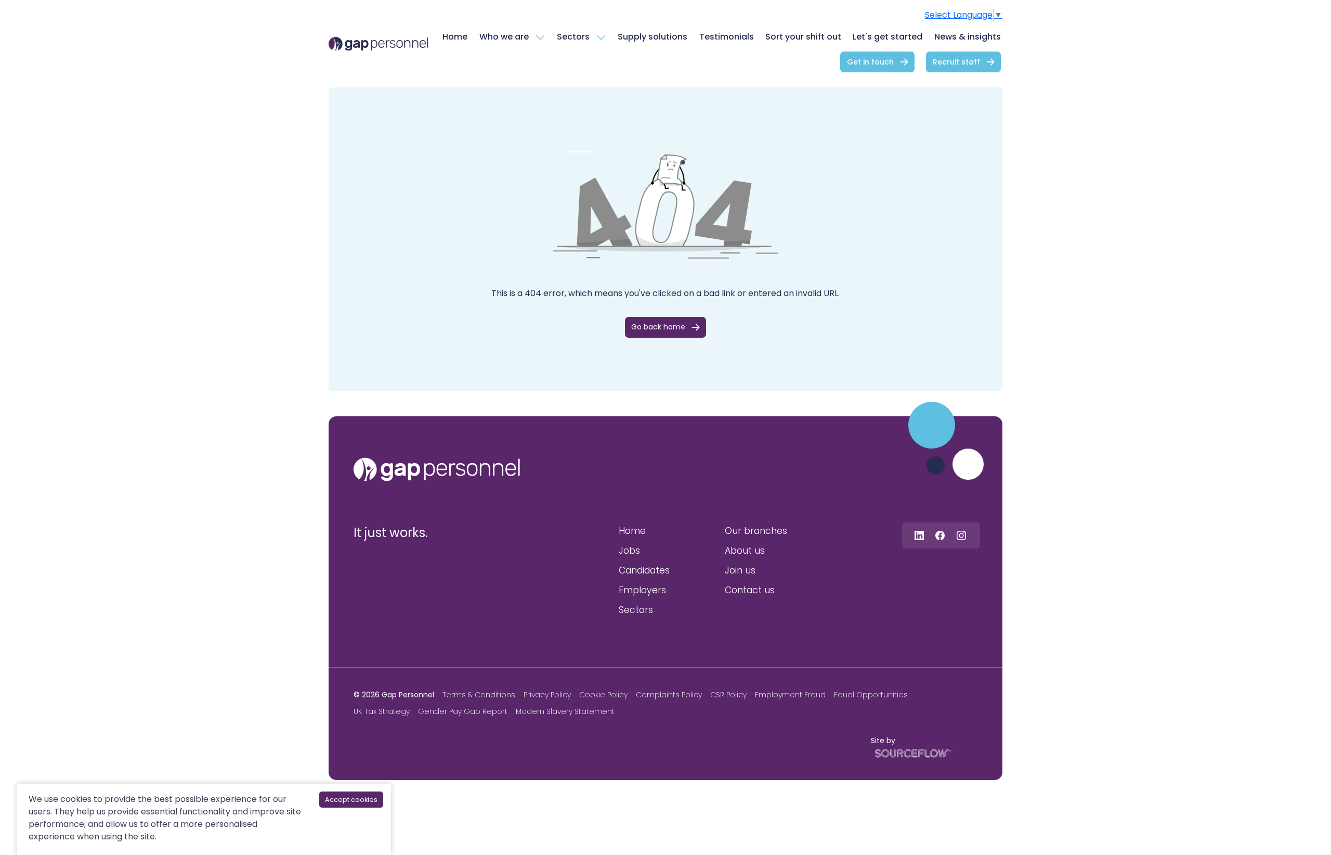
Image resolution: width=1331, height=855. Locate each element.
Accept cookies (351, 799)
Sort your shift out (803, 37)
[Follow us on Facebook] (940, 535)
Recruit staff (956, 62)
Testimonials (726, 37)
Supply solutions (652, 37)
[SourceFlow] (912, 753)
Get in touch (870, 62)
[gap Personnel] (378, 44)
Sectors (573, 37)
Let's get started (887, 37)
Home (454, 37)
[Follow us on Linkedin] (919, 535)
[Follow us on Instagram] (961, 535)
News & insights (967, 37)
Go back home (658, 327)
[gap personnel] (437, 469)
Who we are (504, 37)
